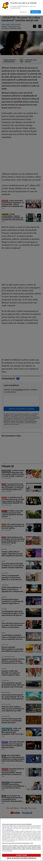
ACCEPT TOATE (21, 855)
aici (21, 836)
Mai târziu (23, 12)
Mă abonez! (36, 12)
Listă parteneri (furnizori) (7, 851)
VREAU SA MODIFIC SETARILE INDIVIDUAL (21, 858)
